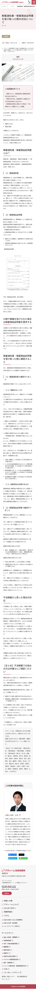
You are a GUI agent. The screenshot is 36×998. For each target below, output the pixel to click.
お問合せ (6, 893)
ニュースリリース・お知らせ (12, 926)
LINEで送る (24, 858)
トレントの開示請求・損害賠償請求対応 (15, 966)
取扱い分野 (8, 901)
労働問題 (6, 36)
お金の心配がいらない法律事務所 (13, 920)
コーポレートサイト (11, 972)
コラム (12, 6)
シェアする (13, 854)
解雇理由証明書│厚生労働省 (15, 297)
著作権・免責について (8, 976)
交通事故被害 (7, 940)
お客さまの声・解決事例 (10, 923)
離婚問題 (6, 947)
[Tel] (29, 2)
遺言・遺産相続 (8, 962)
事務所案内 (8, 912)
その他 (5, 969)
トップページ (4, 6)
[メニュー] (34, 2)
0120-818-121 (9, 886)
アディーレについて (11, 904)
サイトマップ (5, 979)
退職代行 (6, 953)
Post (22, 854)
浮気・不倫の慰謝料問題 (10, 943)
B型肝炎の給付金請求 (10, 956)
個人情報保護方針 (22, 976)
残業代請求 (7, 950)
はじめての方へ (10, 908)
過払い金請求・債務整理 (10, 937)
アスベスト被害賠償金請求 (11, 959)
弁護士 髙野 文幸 (11, 815)
